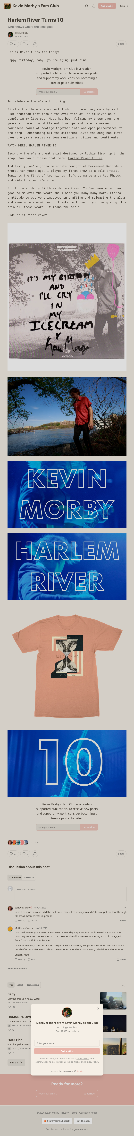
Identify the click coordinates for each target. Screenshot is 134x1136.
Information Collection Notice (66, 1061)
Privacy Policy (91, 1061)
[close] (98, 1008)
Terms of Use (82, 1058)
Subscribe (67, 1051)
